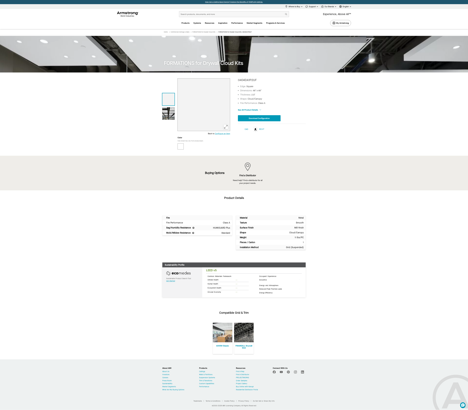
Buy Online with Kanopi (245, 387)
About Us (165, 372)
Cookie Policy (229, 401)
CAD (246, 129)
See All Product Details (248, 110)
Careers (165, 378)
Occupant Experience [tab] (267, 276)
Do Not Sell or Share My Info (264, 401)
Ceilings (202, 372)
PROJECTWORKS (242, 378)
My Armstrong (342, 23)
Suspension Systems (207, 378)
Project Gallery (241, 384)
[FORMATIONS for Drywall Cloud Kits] (168, 99)
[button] (463, 405)
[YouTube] (281, 372)
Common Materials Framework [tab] (219, 276)
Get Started (170, 281)
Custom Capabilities (206, 384)
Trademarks (197, 401)
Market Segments (169, 387)
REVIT (261, 129)
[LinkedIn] (302, 372)
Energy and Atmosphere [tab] (268, 285)
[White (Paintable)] (181, 146)
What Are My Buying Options (173, 390)
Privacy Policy (243, 401)
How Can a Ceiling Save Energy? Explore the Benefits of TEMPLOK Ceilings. (234, 2)
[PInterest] (288, 372)
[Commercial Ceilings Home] (128, 14)
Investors (165, 375)
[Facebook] (274, 372)
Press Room (167, 381)
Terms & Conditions (213, 401)
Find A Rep (240, 372)
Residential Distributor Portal (247, 390)
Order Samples (241, 381)
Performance (204, 387)
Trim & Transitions (205, 381)
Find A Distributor (242, 375)
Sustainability (167, 384)
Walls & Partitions (205, 375)
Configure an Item (222, 133)
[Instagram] (295, 372)
